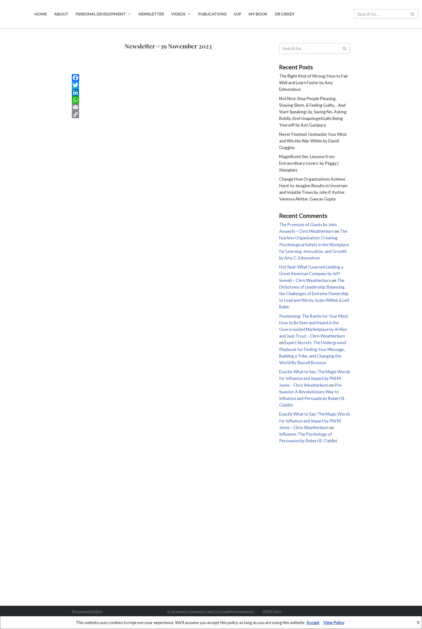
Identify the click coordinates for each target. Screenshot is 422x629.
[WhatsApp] (168, 100)
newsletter (151, 14)
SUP (237, 14)
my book (258, 14)
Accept (312, 622)
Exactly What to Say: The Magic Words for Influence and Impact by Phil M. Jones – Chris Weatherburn (314, 378)
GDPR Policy (272, 611)
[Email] (168, 107)
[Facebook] (168, 78)
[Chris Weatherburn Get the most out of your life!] (14, 14)
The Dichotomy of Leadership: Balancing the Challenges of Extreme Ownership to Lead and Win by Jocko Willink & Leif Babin (314, 294)
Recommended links (87, 611)
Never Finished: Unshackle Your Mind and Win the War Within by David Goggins (313, 141)
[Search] (412, 14)
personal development (101, 14)
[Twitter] (168, 85)
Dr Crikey (285, 14)
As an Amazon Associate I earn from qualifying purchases (210, 611)
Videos (178, 14)
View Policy (334, 622)
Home (40, 14)
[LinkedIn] (168, 92)
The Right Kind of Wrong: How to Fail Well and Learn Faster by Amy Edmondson (313, 82)
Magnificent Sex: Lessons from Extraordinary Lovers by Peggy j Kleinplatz (308, 163)
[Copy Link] (168, 114)
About (61, 14)
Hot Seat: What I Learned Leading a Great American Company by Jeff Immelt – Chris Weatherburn (311, 273)
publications (212, 14)
